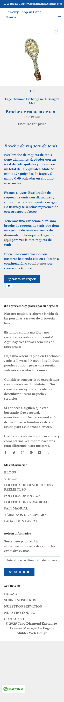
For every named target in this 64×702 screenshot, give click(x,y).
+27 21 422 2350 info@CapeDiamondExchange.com (32, 3)
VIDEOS (10, 479)
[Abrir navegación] (4, 14)
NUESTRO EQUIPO (19, 613)
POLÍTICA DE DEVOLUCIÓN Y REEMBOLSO (29, 487)
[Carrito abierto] (59, 15)
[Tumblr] (48, 452)
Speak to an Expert (22, 279)
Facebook (52, 356)
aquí (7, 240)
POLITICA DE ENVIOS (22, 496)
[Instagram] (22, 452)
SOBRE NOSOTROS (20, 600)
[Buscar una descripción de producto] (53, 14)
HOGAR (10, 594)
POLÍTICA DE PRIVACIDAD (26, 502)
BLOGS (10, 472)
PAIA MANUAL (16, 508)
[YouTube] (39, 452)
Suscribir (19, 572)
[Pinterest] (31, 452)
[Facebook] (5, 452)
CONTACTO (14, 619)
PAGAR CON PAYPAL (21, 521)
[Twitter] (14, 452)
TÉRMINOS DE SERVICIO (25, 515)
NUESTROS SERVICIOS (23, 606)
